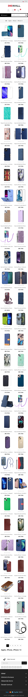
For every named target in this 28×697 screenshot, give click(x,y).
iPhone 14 (20, 20)
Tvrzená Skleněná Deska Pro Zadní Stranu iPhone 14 (12, 390)
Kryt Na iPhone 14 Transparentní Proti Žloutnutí (11, 40)
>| (20, 645)
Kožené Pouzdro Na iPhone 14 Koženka (9, 534)
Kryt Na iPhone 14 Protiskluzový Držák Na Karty (11, 575)
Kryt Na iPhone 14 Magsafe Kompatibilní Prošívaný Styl (13, 493)
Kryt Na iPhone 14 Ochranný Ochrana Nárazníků (11, 164)
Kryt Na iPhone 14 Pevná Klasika (8, 513)
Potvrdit (24, 663)
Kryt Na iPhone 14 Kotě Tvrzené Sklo (9, 370)
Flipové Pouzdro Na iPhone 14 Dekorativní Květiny (12, 143)
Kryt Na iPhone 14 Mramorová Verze (9, 616)
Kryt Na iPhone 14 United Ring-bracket (9, 205)
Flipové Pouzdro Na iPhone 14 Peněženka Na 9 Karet (12, 82)
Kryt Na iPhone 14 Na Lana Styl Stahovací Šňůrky (12, 246)
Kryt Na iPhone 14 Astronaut (7, 267)
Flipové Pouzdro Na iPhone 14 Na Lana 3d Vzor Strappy (13, 61)
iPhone (14, 20)
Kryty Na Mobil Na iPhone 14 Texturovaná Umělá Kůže (13, 411)
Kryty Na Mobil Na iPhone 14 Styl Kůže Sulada (11, 596)
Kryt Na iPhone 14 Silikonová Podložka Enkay (11, 452)
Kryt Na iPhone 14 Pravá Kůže (7, 637)
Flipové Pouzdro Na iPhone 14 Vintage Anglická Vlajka (13, 184)
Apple (10, 20)
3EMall (12, 695)
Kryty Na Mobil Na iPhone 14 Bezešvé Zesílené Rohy (12, 102)
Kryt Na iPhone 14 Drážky (20, 616)
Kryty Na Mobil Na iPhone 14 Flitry (8, 226)
